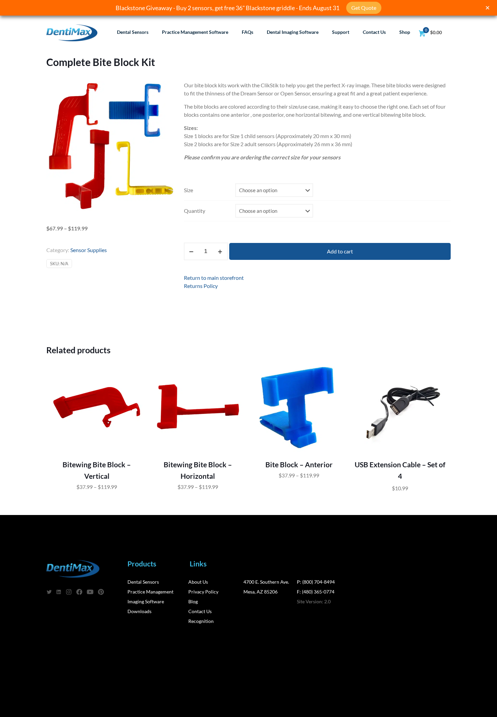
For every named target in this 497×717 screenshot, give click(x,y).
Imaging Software (145, 601)
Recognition (201, 621)
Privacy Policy (203, 592)
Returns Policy (201, 286)
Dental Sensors (143, 582)
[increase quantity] (220, 251)
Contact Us (200, 611)
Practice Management (150, 592)
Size (188, 190)
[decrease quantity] (191, 251)
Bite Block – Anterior (299, 464)
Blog (193, 601)
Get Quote (363, 7)
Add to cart (340, 251)
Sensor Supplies (88, 250)
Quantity (194, 210)
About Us (198, 582)
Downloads (139, 611)
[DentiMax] (71, 32)
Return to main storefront (214, 277)
